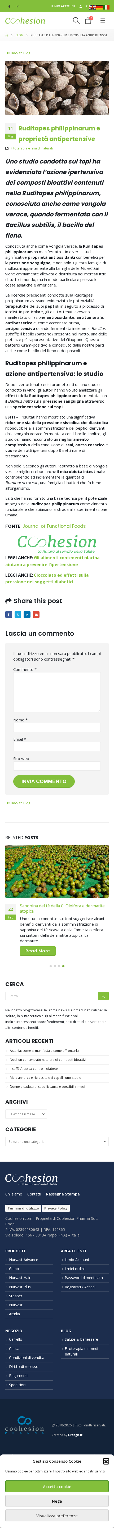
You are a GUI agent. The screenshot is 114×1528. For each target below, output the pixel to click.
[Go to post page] (57, 871)
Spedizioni (17, 1384)
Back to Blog (20, 53)
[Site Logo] (25, 20)
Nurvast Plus (20, 1286)
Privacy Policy (56, 1208)
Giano (14, 1268)
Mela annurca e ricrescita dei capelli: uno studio (45, 1077)
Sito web (21, 758)
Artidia (14, 1313)
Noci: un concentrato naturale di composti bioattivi (48, 1059)
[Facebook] (9, 6)
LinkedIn (27, 614)
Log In (90, 6)
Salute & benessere (81, 1339)
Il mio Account (77, 1259)
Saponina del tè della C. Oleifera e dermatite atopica (62, 908)
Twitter (18, 614)
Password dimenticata (84, 1277)
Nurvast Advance (23, 1259)
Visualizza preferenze (57, 1515)
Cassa (14, 1348)
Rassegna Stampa (63, 1194)
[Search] (103, 996)
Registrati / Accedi (80, 1286)
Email (36, 614)
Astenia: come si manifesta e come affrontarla (44, 1050)
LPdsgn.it (75, 1435)
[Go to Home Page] (6, 35)
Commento (25, 669)
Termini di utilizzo (23, 1208)
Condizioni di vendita (26, 1357)
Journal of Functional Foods (54, 526)
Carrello (15, 1339)
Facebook (8, 614)
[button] (106, 1461)
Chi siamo (13, 1194)
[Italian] (106, 6)
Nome (20, 719)
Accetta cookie (57, 1486)
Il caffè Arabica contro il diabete (34, 1068)
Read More (37, 951)
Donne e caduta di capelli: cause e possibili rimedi (47, 1086)
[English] (92, 6)
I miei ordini (75, 1268)
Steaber (15, 1295)
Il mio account (63, 6)
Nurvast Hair (19, 1277)
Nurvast (16, 1304)
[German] (99, 6)
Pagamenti (18, 1375)
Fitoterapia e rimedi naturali (32, 148)
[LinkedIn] (18, 6)
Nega (57, 1501)
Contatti (34, 1194)
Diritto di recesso (23, 1366)
